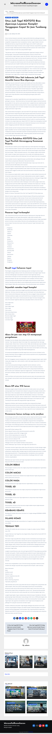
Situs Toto (7, 674)
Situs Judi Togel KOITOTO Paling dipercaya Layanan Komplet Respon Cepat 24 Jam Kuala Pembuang (36, 627)
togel (14, 268)
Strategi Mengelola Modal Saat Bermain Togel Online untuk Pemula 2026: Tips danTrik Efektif (26, 658)
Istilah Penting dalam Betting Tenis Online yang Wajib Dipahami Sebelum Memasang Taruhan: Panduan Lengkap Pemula (36, 694)
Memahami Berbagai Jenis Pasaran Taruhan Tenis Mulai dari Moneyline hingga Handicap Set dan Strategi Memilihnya (14, 708)
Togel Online (15, 17)
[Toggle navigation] (5, 4)
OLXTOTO (30, 732)
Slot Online (8, 17)
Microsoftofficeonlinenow (25, 3)
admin (10, 33)
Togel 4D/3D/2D (11, 689)
